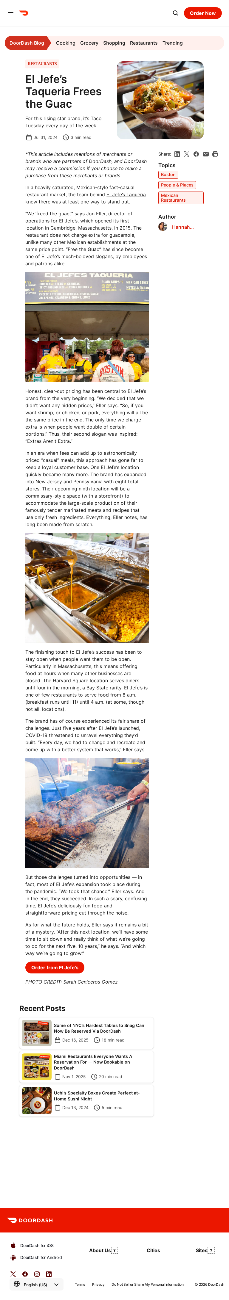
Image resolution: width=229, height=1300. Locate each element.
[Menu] (10, 13)
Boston (168, 174)
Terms (80, 1284)
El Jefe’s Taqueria (126, 194)
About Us (100, 1250)
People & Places (177, 184)
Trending (173, 43)
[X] (186, 154)
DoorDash (216, 1284)
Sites (202, 1250)
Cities (153, 1250)
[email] (205, 154)
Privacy (98, 1284)
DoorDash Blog (27, 43)
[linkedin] (177, 154)
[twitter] (13, 1276)
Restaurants (144, 43)
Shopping (114, 43)
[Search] (175, 13)
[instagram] (37, 1276)
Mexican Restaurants (173, 198)
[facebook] (196, 154)
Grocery (89, 43)
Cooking (65, 43)
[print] (215, 154)
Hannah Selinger (181, 227)
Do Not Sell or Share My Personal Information (147, 1284)
